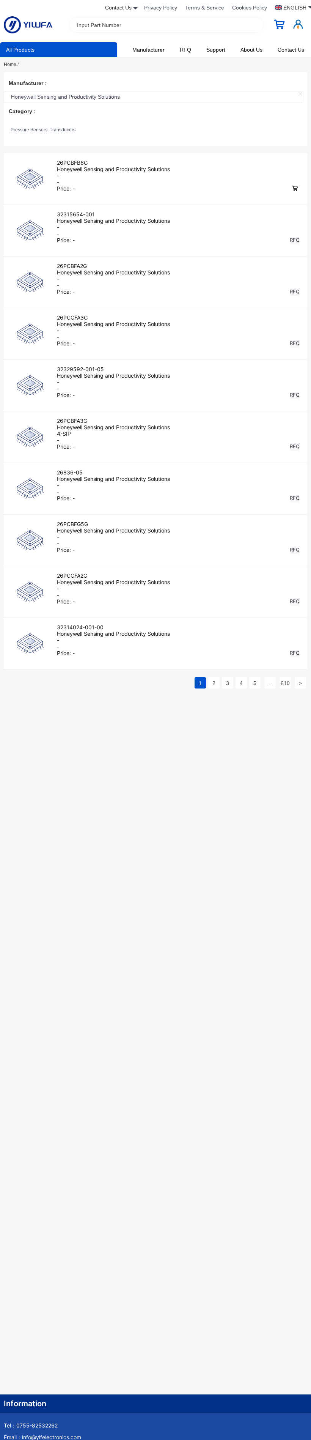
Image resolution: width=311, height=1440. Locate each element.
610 (285, 683)
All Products (20, 50)
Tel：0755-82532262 (31, 1425)
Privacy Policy (160, 8)
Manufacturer (148, 50)
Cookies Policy (249, 8)
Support (215, 50)
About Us (251, 50)
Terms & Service (204, 8)
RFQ (185, 50)
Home (11, 64)
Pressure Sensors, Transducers (43, 129)
